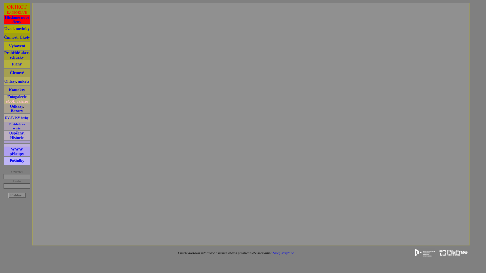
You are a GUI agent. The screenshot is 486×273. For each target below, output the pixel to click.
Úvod (9, 29)
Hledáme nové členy (17, 19)
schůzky (17, 57)
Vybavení (17, 46)
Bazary (17, 111)
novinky (23, 29)
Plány (17, 64)
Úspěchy (16, 133)
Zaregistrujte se (283, 253)
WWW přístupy (17, 151)
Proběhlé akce (16, 53)
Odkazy (16, 106)
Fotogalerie (17, 97)
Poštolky (17, 160)
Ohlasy (10, 81)
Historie (17, 137)
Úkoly (24, 37)
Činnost (10, 37)
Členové (17, 73)
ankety (24, 81)
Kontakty (17, 90)
